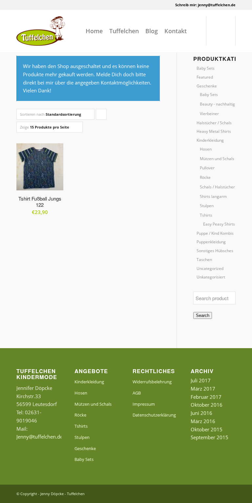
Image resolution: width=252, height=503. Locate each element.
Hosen (206, 149)
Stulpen (207, 205)
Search (202, 315)
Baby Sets (206, 68)
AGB (137, 393)
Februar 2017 (206, 397)
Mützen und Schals (217, 158)
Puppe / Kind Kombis (215, 233)
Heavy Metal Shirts (214, 131)
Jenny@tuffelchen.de (39, 436)
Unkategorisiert (211, 277)
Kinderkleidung (210, 140)
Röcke (205, 177)
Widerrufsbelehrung (152, 382)
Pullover (207, 168)
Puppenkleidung (211, 242)
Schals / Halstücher (217, 187)
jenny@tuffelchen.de (217, 4)
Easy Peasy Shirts (219, 224)
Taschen (204, 259)
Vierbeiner (209, 113)
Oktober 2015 (206, 429)
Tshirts (206, 215)
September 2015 (209, 437)
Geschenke (207, 86)
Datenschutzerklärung (154, 415)
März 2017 (203, 388)
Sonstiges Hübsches (215, 250)
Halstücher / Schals (214, 123)
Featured (205, 77)
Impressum (144, 404)
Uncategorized (210, 268)
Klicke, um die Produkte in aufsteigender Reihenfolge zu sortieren (101, 116)
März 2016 (203, 421)
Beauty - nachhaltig (217, 104)
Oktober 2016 (206, 404)
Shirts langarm (213, 196)
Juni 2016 (201, 413)
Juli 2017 (201, 380)
